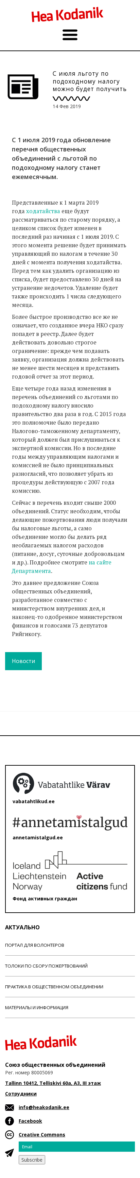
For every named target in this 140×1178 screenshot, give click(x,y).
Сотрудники (21, 1093)
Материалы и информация (36, 1007)
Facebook (30, 1121)
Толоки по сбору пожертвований (46, 966)
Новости (23, 661)
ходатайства (43, 211)
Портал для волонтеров (34, 945)
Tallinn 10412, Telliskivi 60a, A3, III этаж (53, 1083)
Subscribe (31, 1160)
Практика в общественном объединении (54, 987)
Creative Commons (42, 1134)
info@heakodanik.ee (44, 1107)
